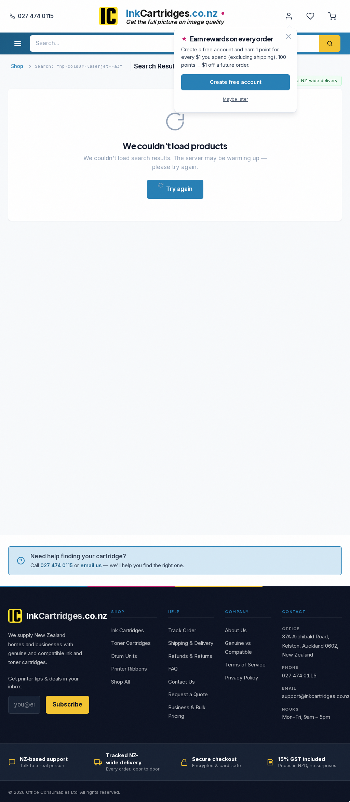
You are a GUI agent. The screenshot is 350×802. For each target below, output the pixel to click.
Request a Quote (188, 694)
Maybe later (235, 99)
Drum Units (124, 656)
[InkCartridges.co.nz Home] (108, 16)
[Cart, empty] (332, 16)
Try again (179, 189)
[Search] (329, 43)
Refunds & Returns (190, 656)
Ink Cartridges (127, 630)
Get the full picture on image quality (175, 21)
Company (236, 611)
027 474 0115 (36, 16)
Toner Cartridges (131, 643)
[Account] (289, 16)
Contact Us (181, 681)
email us (91, 565)
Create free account (235, 82)
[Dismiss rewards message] (288, 36)
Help (174, 611)
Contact (294, 611)
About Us (236, 630)
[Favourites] (310, 16)
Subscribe (67, 704)
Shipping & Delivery (190, 643)
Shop (17, 66)
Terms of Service (245, 664)
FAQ (173, 668)
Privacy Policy (241, 677)
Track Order (182, 630)
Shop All (120, 681)
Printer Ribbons (129, 668)
